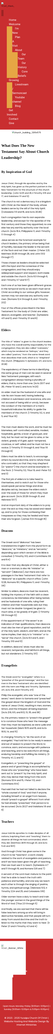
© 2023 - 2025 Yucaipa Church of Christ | (26, 1018)
